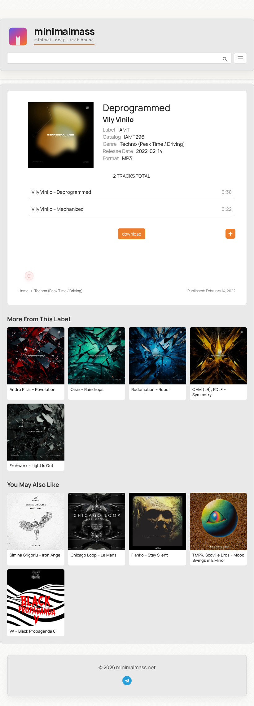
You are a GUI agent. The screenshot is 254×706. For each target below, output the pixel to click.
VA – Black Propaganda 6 (32, 631)
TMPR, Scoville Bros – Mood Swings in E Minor (218, 557)
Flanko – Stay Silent (149, 555)
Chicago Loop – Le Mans (93, 555)
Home (23, 290)
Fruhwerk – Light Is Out (31, 465)
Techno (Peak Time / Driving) (152, 144)
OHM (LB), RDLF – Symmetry (209, 392)
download (131, 234)
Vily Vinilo (118, 119)
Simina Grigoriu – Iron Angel (35, 555)
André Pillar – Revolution (32, 389)
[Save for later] (230, 234)
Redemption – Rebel (150, 389)
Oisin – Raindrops (87, 389)
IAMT (124, 129)
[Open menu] (240, 58)
